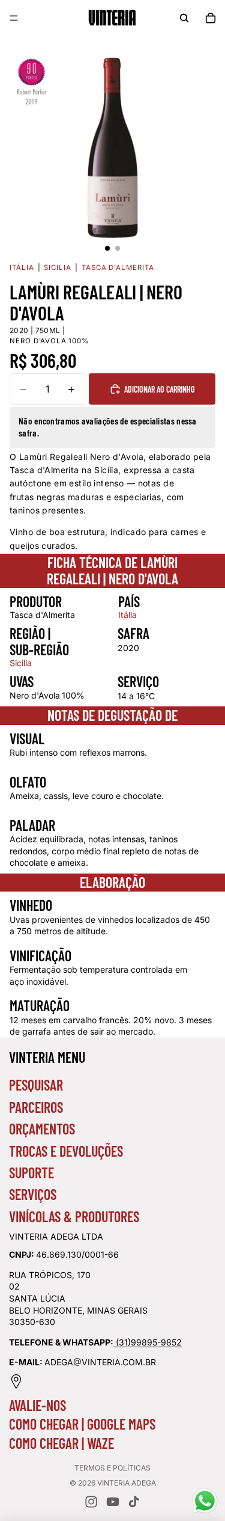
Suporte (31, 1172)
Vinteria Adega (126, 1482)
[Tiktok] (134, 1502)
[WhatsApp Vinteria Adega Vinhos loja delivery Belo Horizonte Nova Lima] (114, 1342)
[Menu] (14, 18)
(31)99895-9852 (149, 1342)
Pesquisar (36, 1085)
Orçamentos (42, 1128)
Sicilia (57, 268)
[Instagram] (91, 1502)
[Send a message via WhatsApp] (205, 1501)
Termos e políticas (112, 1467)
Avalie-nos (37, 1405)
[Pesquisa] (184, 18)
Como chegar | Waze (61, 1443)
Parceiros (36, 1107)
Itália (22, 268)
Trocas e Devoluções (66, 1151)
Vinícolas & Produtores (74, 1216)
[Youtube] (113, 1502)
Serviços (32, 1194)
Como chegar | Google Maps (82, 1424)
